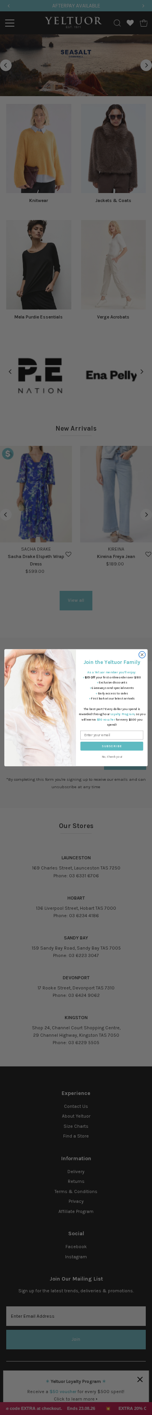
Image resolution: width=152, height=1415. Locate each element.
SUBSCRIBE (112, 746)
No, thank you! (112, 756)
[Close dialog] (142, 654)
